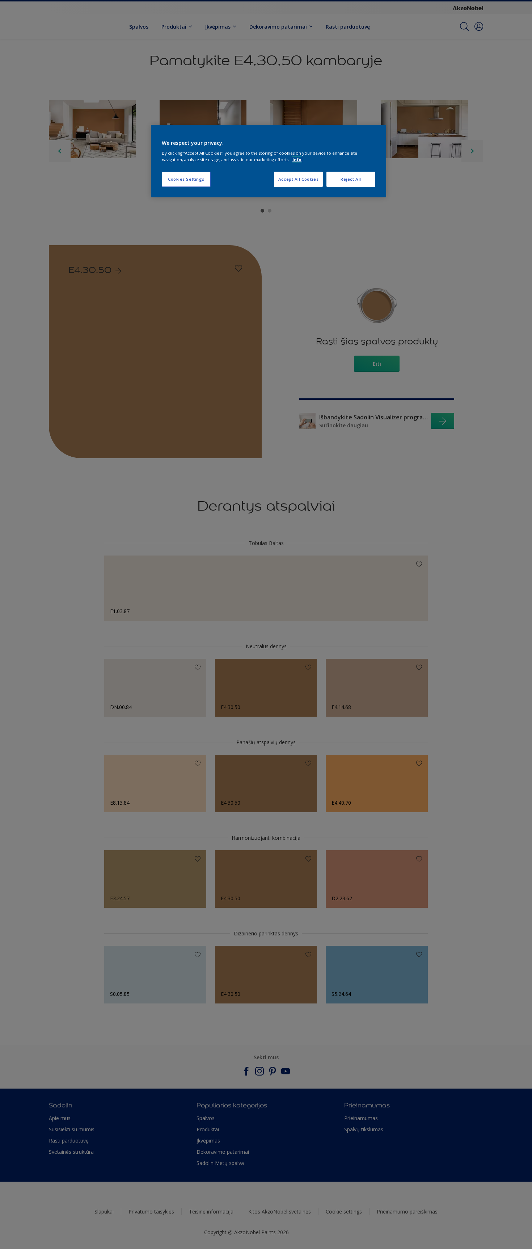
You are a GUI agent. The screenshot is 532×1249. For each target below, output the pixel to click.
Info (296, 159)
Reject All (351, 179)
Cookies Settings (186, 179)
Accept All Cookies (298, 179)
